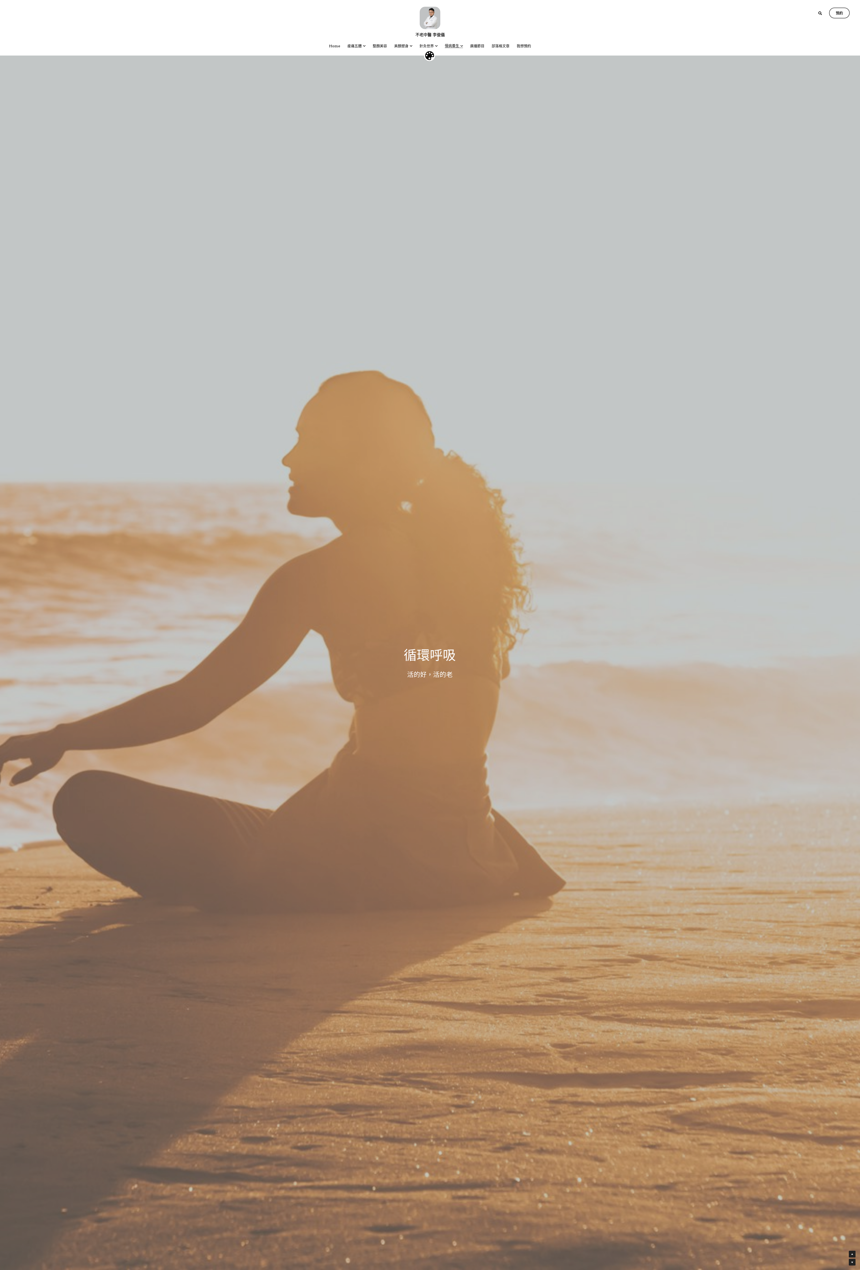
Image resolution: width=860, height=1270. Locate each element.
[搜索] (820, 13)
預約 (839, 13)
